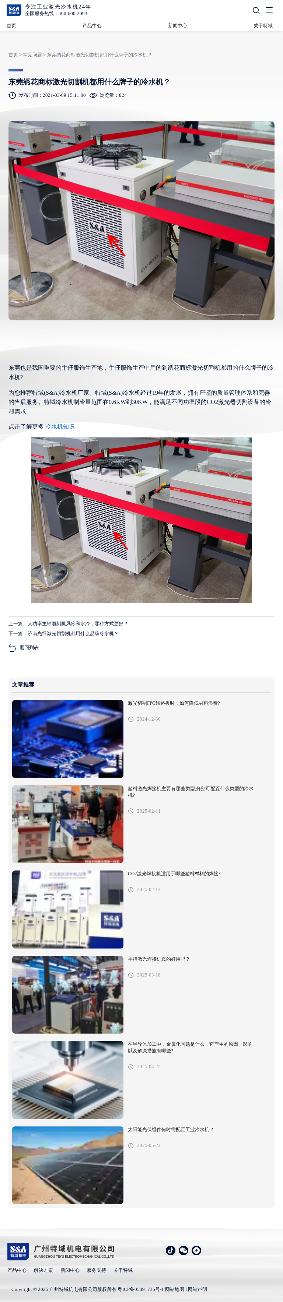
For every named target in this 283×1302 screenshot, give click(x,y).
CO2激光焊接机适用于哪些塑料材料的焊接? (174, 873)
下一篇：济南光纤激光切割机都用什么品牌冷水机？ (63, 633)
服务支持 (96, 1270)
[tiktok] (170, 1250)
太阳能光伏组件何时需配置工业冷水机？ (171, 1129)
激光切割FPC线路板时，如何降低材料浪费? (174, 703)
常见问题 (32, 54)
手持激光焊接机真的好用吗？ (159, 959)
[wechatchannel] (196, 1250)
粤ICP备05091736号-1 (141, 1289)
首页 (11, 25)
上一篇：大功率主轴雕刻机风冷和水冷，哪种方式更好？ (68, 623)
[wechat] (183, 1250)
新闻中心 (177, 25)
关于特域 (263, 25)
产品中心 (92, 25)
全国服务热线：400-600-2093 (56, 13)
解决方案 (43, 1270)
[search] (256, 10)
